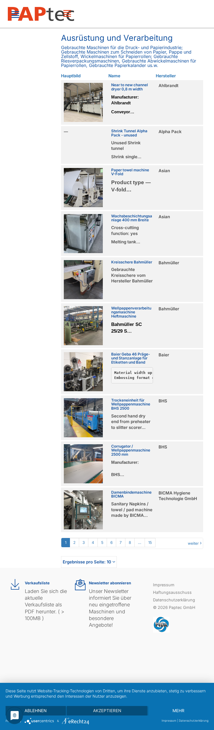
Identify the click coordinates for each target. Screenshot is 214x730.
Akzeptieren (107, 710)
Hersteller (166, 75)
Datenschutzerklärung (174, 599)
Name (114, 75)
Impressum (163, 584)
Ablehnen (36, 710)
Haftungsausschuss (172, 592)
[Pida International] (161, 624)
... (139, 542)
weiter (193, 543)
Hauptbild (71, 75)
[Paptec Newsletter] (80, 584)
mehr (178, 710)
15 (150, 542)
